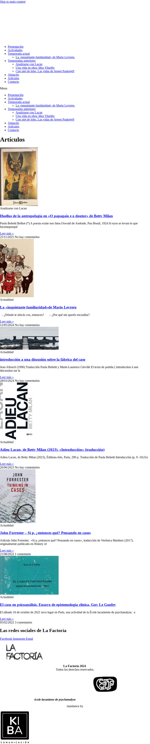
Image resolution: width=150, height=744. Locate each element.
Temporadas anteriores (22, 60)
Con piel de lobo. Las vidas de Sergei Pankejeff (45, 71)
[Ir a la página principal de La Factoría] (44, 40)
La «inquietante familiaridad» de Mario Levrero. (45, 57)
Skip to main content (12, 1)
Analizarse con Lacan (29, 64)
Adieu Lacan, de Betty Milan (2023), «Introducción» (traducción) (52, 450)
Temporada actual (19, 53)
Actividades (15, 50)
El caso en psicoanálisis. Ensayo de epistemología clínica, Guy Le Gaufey (58, 605)
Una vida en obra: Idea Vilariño (35, 67)
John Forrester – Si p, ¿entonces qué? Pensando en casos (45, 533)
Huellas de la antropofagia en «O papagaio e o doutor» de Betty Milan (56, 216)
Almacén (13, 74)
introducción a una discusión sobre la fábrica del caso (42, 359)
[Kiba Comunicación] (14, 742)
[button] (75, 88)
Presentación (15, 46)
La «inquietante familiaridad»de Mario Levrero (38, 307)
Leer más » (7, 233)
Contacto (13, 81)
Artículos (13, 78)
